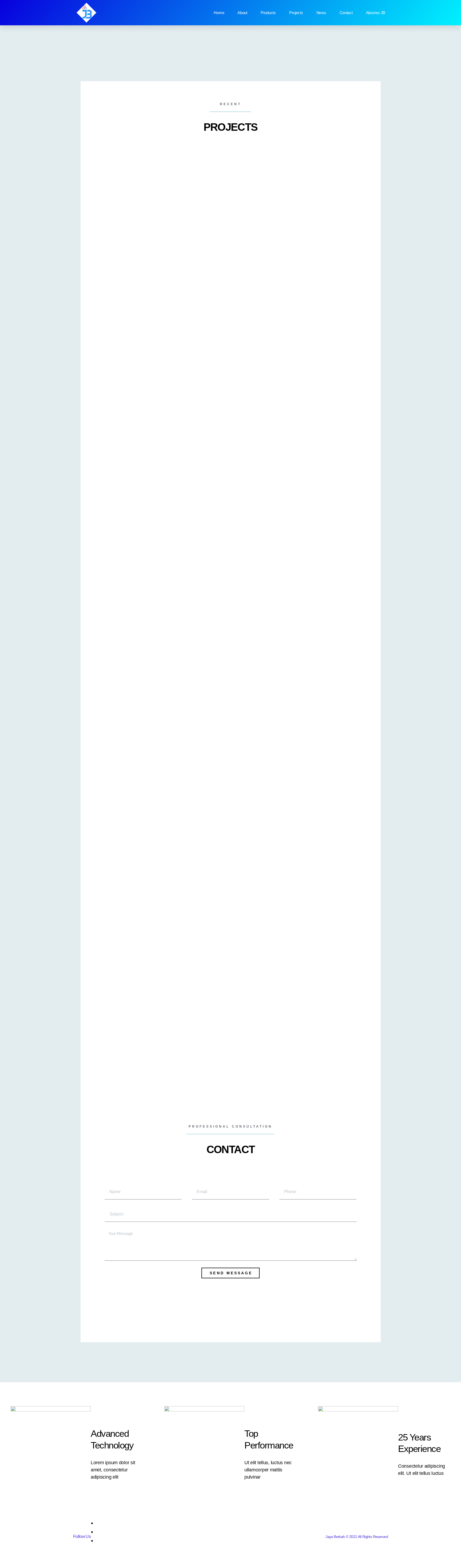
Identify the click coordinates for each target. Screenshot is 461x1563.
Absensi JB (375, 12)
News (321, 12)
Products (268, 12)
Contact (346, 12)
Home (219, 12)
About (242, 12)
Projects (296, 12)
